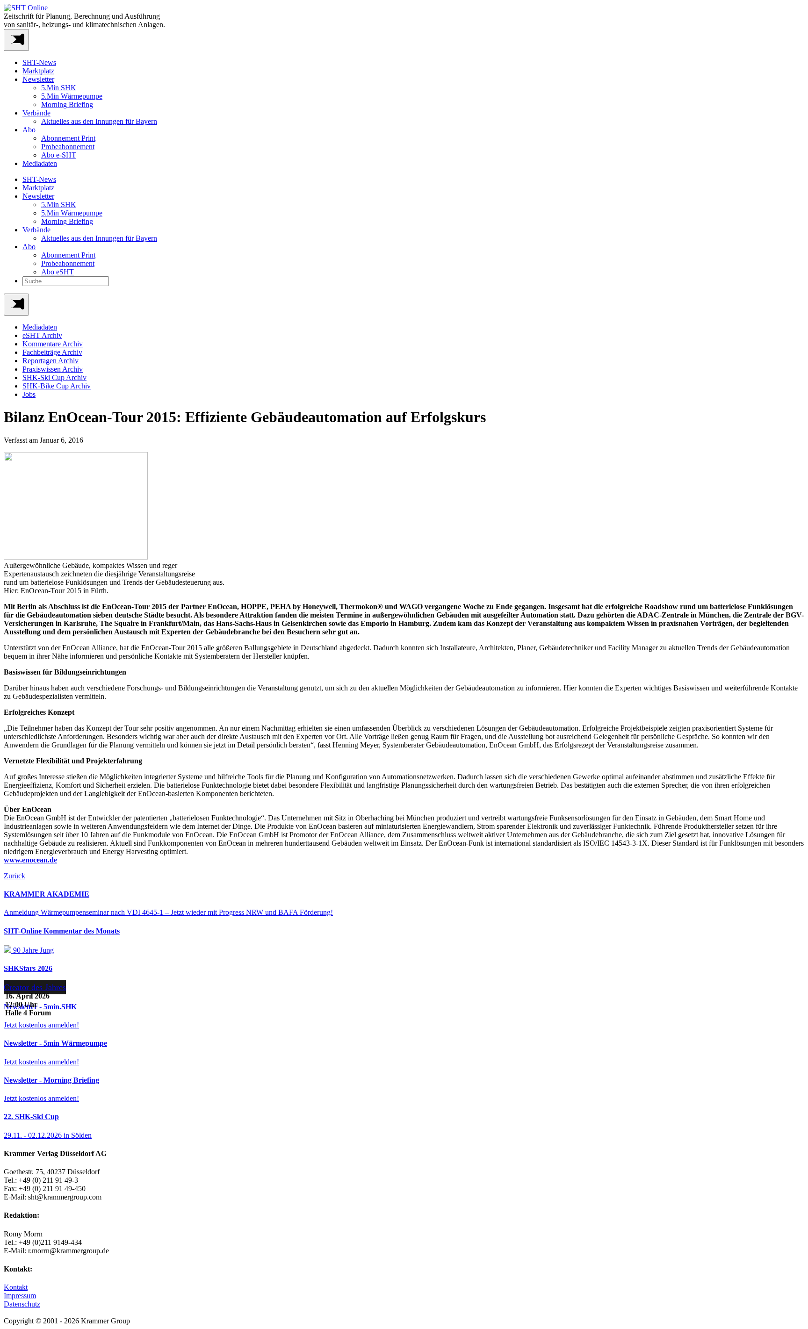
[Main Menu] (16, 305)
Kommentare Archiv (52, 344)
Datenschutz (22, 1304)
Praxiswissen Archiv (52, 369)
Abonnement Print (68, 138)
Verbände (36, 113)
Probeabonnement (67, 147)
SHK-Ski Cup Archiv (54, 377)
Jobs (29, 394)
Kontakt (16, 1287)
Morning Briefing (67, 104)
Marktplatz (38, 71)
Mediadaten (39, 163)
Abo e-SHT (58, 155)
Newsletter (38, 79)
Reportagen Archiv (50, 361)
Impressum (20, 1296)
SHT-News (39, 62)
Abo (29, 130)
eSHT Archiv (42, 335)
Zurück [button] (14, 876)
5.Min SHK (58, 88)
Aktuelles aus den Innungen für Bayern (99, 121)
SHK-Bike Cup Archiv (56, 386)
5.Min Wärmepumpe (71, 96)
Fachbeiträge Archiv (52, 352)
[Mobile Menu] (16, 40)
